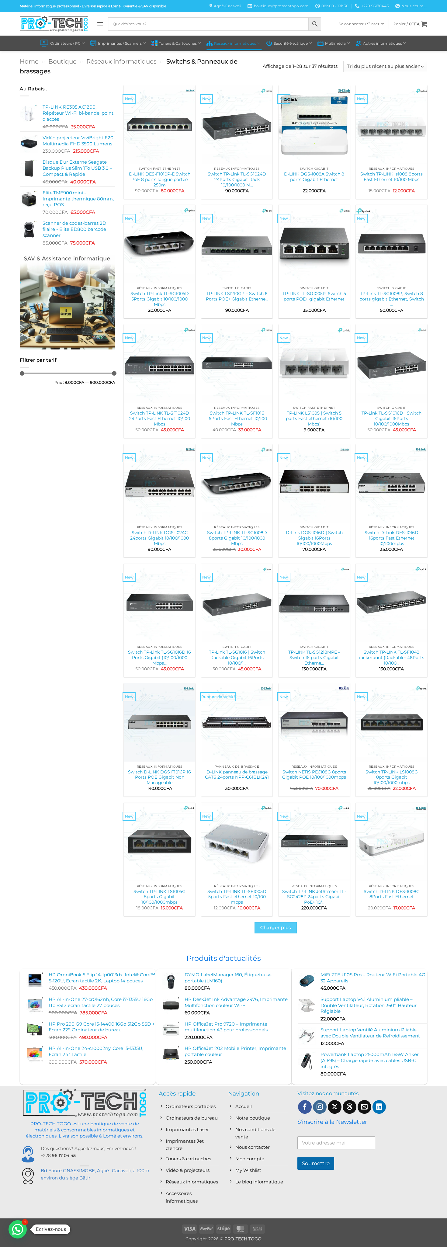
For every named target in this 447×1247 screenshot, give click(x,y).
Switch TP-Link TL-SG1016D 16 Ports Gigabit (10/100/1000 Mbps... (159, 657)
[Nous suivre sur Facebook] (305, 1107)
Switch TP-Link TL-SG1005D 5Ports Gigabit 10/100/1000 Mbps (159, 299)
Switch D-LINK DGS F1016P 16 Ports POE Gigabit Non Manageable (159, 777)
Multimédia (335, 43)
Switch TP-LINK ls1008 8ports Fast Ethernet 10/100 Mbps (391, 177)
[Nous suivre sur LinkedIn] (379, 1107)
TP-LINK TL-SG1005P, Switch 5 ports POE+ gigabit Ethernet (314, 296)
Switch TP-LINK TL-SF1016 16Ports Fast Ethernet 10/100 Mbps (237, 418)
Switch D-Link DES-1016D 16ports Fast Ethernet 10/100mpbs (391, 538)
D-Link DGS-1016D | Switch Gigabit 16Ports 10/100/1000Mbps (314, 538)
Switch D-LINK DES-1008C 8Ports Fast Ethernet (391, 894)
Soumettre (316, 1163)
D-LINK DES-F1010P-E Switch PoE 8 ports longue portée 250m (159, 179)
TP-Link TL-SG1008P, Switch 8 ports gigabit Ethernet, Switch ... (391, 299)
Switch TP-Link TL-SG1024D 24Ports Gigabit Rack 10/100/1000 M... (237, 179)
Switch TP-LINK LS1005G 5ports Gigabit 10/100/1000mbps (159, 897)
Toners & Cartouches (178, 43)
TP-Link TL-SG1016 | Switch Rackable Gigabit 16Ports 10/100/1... (237, 657)
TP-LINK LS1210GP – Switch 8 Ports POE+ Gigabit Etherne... (237, 296)
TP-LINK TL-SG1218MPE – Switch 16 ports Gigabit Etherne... (314, 657)
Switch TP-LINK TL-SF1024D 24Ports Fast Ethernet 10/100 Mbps (159, 418)
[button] (100, 24)
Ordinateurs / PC (65, 43)
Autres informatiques (382, 43)
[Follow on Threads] (349, 1107)
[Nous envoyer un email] (364, 1107)
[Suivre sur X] (334, 1107)
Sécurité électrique (291, 43)
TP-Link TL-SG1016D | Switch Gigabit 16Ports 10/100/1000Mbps (391, 418)
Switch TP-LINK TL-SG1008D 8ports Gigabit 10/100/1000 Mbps (237, 538)
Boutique (62, 61)
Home (29, 61)
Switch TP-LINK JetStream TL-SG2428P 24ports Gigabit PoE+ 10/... (314, 897)
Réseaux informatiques (235, 43)
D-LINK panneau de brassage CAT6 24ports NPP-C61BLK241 (237, 774)
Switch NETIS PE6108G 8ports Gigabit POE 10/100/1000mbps (314, 774)
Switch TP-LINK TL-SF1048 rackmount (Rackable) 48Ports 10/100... (391, 657)
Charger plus (275, 927)
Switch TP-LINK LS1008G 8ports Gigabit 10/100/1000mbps (392, 777)
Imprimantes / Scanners (120, 43)
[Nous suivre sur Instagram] (320, 1107)
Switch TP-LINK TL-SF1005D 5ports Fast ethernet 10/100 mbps (236, 897)
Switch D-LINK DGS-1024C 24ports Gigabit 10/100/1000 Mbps (159, 538)
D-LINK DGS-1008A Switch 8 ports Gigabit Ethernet (314, 177)
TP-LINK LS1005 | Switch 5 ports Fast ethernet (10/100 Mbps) (314, 418)
